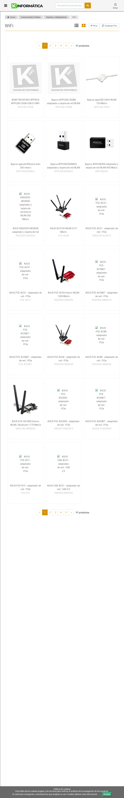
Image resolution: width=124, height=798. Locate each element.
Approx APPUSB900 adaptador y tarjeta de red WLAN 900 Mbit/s (101, 166)
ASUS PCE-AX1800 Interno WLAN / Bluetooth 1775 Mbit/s (25, 423)
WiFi (74, 17)
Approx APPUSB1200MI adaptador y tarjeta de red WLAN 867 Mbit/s (63, 101)
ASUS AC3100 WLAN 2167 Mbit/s (63, 230)
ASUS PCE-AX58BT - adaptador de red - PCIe (101, 423)
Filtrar (95, 26)
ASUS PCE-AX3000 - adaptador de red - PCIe (63, 423)
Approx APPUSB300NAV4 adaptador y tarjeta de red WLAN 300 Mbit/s (63, 166)
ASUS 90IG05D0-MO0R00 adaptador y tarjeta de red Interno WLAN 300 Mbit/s (25, 230)
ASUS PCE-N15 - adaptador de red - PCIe (25, 487)
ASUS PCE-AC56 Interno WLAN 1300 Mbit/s (63, 294)
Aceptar (107, 794)
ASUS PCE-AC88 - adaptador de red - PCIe (101, 359)
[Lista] (76, 25)
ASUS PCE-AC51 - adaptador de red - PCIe (101, 230)
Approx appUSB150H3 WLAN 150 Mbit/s (101, 101)
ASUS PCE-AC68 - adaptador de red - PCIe (63, 359)
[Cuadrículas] (84, 25)
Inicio (12, 17)
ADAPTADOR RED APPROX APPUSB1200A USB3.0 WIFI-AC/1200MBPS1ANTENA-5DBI (25, 101)
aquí (100, 794)
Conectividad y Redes (30, 17)
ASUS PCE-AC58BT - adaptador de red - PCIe (101, 294)
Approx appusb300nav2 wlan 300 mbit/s (25, 166)
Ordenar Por (110, 25)
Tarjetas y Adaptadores (56, 17)
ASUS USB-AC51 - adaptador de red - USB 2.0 (63, 487)
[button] (5, 6)
